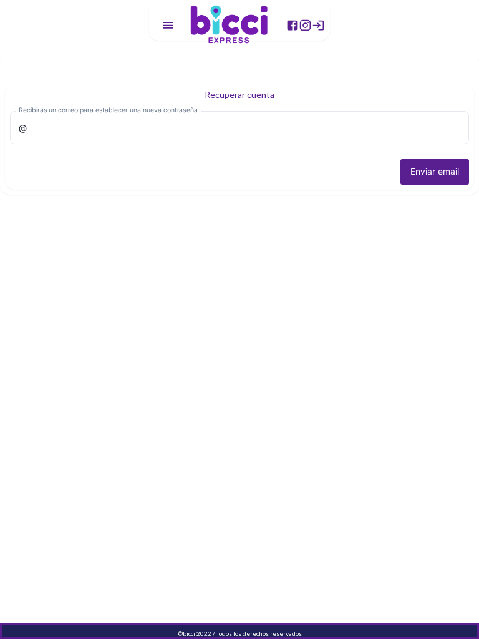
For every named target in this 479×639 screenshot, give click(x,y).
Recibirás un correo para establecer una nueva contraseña (108, 110)
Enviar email (434, 171)
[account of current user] (168, 25)
